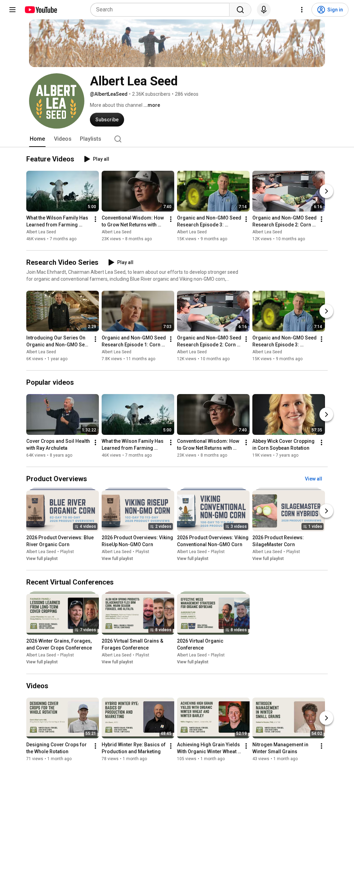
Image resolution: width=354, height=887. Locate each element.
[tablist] (177, 139)
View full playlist (42, 558)
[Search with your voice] (264, 10)
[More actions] (95, 219)
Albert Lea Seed (41, 232)
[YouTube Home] (40, 9)
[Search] (240, 10)
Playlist (67, 551)
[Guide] (12, 10)
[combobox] (162, 10)
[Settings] (302, 10)
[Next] (326, 191)
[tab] (37, 139)
